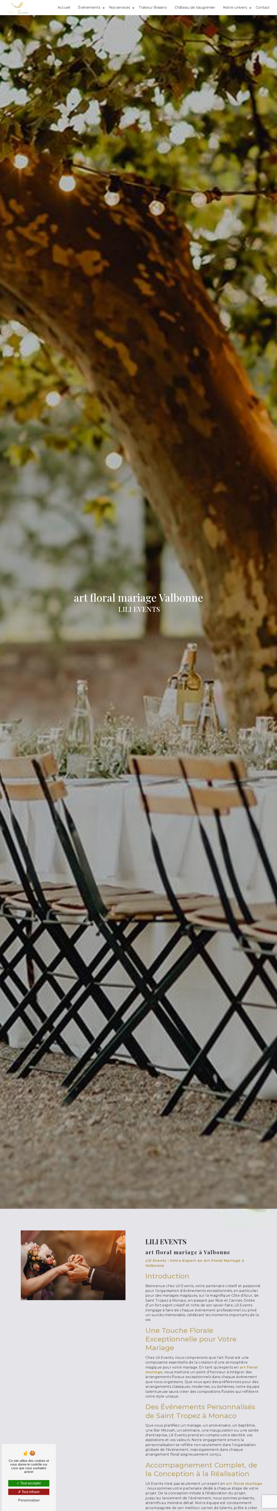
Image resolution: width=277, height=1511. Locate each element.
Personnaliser (29, 1500)
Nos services (119, 7)
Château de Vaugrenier (195, 7)
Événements (89, 7)
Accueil (64, 7)
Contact (263, 7)
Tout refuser (30, 1492)
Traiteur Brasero (153, 7)
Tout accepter (30, 1483)
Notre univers (235, 7)
